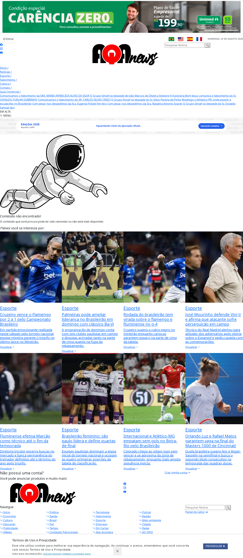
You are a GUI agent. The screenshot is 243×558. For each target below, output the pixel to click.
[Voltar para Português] (171, 39)
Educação (9, 524)
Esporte (5, 76)
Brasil (53, 520)
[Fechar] (117, 551)
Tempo (53, 528)
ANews (7, 532)
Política (54, 512)
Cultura (5, 84)
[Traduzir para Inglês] (180, 39)
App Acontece (104, 532)
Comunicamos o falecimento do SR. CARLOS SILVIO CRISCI (74, 99)
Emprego (101, 524)
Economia (9, 516)
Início (4, 68)
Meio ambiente (151, 520)
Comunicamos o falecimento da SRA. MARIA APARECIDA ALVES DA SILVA (44, 96)
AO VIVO (147, 532)
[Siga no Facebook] (1, 45)
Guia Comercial (10, 92)
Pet (51, 524)
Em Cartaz (102, 528)
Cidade (146, 524)
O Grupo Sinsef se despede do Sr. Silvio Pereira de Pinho (146, 99)
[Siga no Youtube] (1, 52)
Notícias (6, 72)
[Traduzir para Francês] (199, 39)
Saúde (53, 516)
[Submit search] (207, 45)
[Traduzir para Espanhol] (190, 39)
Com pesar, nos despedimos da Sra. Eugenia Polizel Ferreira (69, 103)
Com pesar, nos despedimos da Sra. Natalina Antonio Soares (144, 103)
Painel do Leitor (195, 512)
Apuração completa (210, 126)
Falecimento (8, 80)
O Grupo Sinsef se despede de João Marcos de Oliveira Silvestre (129, 96)
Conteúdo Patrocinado (63, 532)
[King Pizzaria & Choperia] (121, 16)
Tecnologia (102, 512)
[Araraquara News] (123, 54)
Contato (6, 88)
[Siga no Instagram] (1, 49)
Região (146, 516)
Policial (146, 512)
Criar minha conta (176, 472)
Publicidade (10, 528)
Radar (146, 528)
